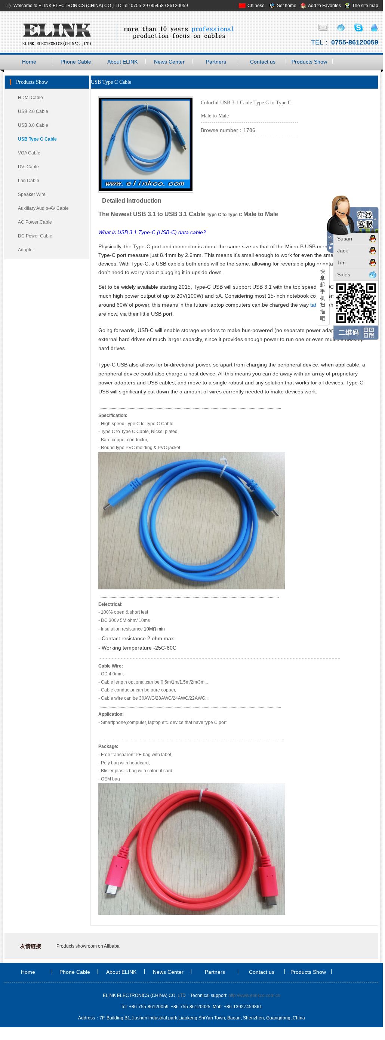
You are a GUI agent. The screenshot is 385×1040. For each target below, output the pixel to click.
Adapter (26, 249)
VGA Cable (29, 153)
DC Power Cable (35, 236)
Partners (216, 62)
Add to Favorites (324, 5)
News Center (169, 62)
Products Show (309, 62)
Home (29, 62)
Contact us (262, 62)
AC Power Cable (35, 222)
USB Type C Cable (37, 139)
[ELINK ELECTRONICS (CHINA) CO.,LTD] (128, 32)
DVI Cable (28, 166)
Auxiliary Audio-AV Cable (43, 208)
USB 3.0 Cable (33, 125)
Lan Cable (28, 180)
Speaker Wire (32, 194)
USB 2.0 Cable (33, 111)
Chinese (256, 5)
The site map (365, 5)
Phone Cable (76, 62)
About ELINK (122, 62)
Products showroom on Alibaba (88, 946)
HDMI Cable (30, 97)
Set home (286, 5)
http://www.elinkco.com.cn (254, 995)
